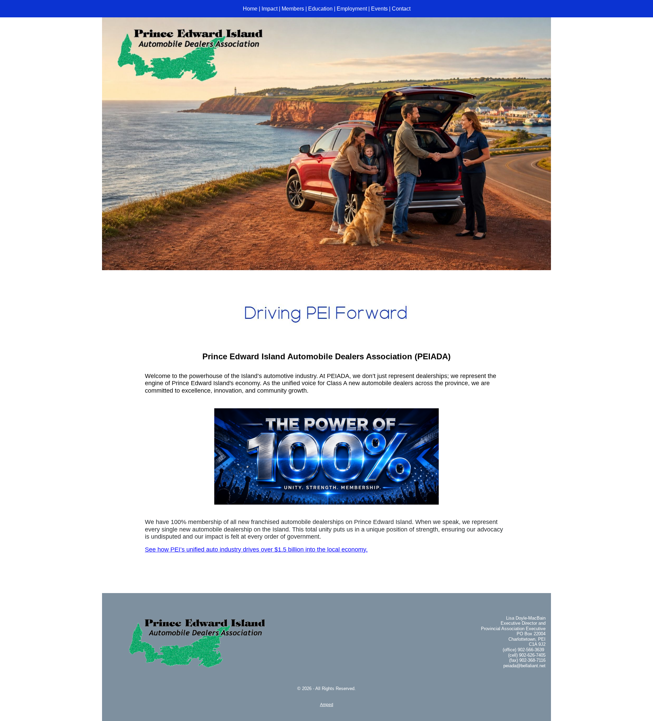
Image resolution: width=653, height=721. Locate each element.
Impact (270, 9)
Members (293, 9)
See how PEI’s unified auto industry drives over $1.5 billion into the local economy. (256, 549)
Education (320, 9)
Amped (326, 704)
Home (250, 9)
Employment (352, 9)
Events (379, 9)
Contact (401, 9)
